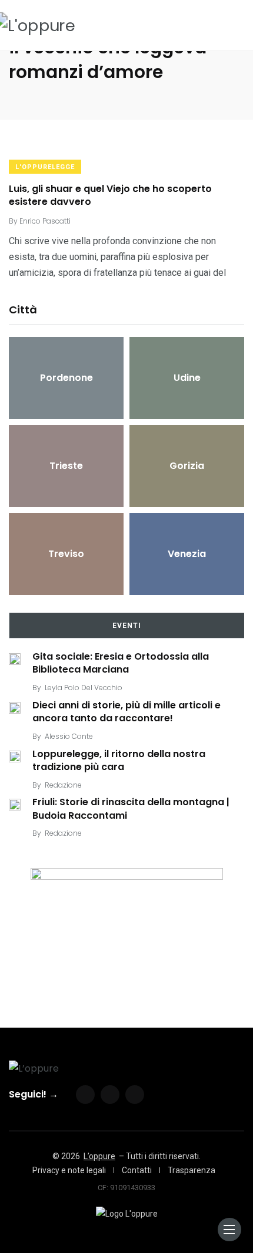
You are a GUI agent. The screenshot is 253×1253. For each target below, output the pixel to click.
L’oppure (99, 1156)
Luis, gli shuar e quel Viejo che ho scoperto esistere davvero (110, 195)
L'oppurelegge (45, 167)
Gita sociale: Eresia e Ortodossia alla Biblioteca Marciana (120, 663)
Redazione (63, 785)
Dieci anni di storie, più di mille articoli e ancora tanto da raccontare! (126, 711)
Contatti (137, 1170)
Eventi (126, 626)
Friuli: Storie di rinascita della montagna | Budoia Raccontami (130, 809)
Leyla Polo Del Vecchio (83, 688)
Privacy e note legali (69, 1170)
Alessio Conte (69, 736)
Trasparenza (191, 1170)
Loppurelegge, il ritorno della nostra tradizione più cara (118, 760)
